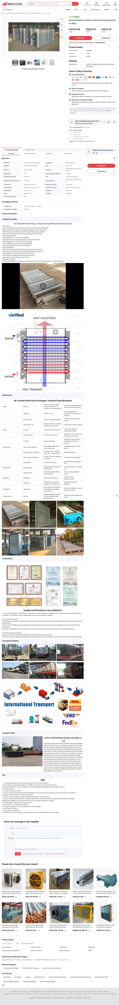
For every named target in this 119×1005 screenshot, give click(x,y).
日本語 (80, 993)
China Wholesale (52, 991)
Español (22, 993)
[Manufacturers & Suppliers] (12, 4)
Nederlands (63, 993)
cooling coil (91, 947)
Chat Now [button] (106, 38)
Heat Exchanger (46, 13)
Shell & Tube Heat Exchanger (31, 968)
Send (17, 854)
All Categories (8, 9)
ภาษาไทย (89, 993)
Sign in (115, 5)
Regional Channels (81, 991)
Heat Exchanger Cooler (101, 977)
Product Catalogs (28, 943)
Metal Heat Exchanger (29, 981)
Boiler (90, 950)
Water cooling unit (65, 950)
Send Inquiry (80, 38)
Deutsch (56, 993)
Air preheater (63, 947)
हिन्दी (84, 993)
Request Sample (100, 42)
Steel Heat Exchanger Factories (58, 977)
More (3, 985)
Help (85, 9)
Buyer (76, 9)
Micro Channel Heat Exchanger (52, 968)
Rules (116, 9)
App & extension (95, 9)
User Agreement (70, 997)
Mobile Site (100, 991)
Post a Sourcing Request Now (55, 854)
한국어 (74, 993)
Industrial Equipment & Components (16, 13)
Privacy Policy (87, 997)
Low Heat (28, 977)
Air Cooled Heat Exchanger (11, 968)
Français (35, 993)
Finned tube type (35, 947)
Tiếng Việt (102, 993)
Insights (106, 991)
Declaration (79, 997)
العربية (69, 993)
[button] (77, 153)
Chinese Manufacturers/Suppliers (37, 991)
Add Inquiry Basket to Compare (34, 69)
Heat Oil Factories (39, 977)
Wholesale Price (62, 991)
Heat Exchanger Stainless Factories (80, 977)
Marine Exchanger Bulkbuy (47, 981)
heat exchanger (6, 947)
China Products (23, 991)
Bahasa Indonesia (111, 993)
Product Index (91, 991)
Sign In (72, 141)
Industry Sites (71, 991)
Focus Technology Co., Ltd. (47, 997)
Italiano (50, 993)
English (16, 993)
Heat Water (18, 977)
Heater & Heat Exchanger (33, 13)
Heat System (7, 977)
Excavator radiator (36, 950)
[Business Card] (114, 158)
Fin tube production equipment (11, 950)
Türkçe (95, 993)
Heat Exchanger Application (11, 981)
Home (3, 13)
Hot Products (14, 991)
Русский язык (42, 993)
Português (28, 993)
